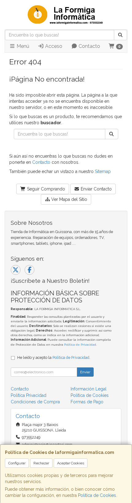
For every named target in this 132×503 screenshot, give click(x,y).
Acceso (53, 46)
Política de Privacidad (80, 344)
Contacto (88, 46)
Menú (22, 46)
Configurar (16, 463)
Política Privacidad (28, 395)
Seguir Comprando (45, 188)
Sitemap (103, 171)
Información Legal (89, 388)
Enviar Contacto (96, 188)
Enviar (85, 372)
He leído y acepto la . (53, 357)
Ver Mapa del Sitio (68, 199)
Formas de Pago (87, 401)
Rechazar (41, 463)
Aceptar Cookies (70, 463)
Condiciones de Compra (35, 401)
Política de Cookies (97, 495)
